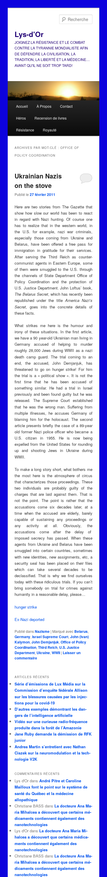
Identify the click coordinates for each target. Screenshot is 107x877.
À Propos (44, 106)
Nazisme (42, 631)
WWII (56, 652)
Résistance (25, 129)
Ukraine (43, 652)
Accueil (22, 106)
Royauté (49, 129)
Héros (21, 117)
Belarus (81, 631)
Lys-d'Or (29, 34)
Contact (66, 106)
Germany (22, 636)
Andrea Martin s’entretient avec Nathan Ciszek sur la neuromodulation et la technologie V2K (52, 753)
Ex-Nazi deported (29, 619)
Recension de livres (50, 117)
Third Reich (47, 647)
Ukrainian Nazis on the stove (38, 180)
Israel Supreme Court (50, 636)
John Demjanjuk (45, 642)
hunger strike (26, 607)
